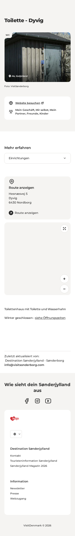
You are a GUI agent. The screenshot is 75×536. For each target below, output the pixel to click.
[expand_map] (64, 229)
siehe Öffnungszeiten (50, 318)
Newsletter (17, 488)
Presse (14, 493)
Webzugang (18, 498)
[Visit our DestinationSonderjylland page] (26, 401)
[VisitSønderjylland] (21, 418)
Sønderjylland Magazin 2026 (28, 466)
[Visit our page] (37, 401)
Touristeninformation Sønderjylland (33, 460)
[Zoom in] (64, 278)
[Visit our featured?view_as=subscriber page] (48, 401)
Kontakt (15, 455)
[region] (37, 258)
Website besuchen (27, 103)
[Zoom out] (64, 289)
